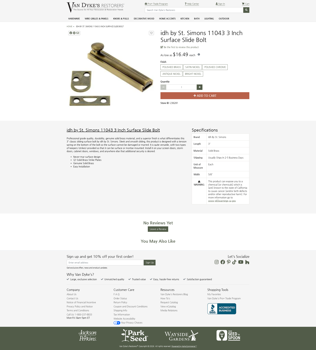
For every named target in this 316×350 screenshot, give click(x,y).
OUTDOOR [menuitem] (224, 18)
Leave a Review (158, 229)
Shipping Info (120, 310)
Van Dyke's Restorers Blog (174, 294)
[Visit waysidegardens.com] (181, 335)
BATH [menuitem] (196, 18)
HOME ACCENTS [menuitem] (167, 18)
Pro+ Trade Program (157, 3)
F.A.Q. (117, 294)
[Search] (246, 10)
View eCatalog (168, 306)
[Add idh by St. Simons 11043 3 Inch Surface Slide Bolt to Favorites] (151, 33)
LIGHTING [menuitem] (209, 18)
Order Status (120, 298)
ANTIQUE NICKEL (171, 73)
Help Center (192, 3)
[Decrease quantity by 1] (163, 87)
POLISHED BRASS (171, 67)
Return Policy (120, 302)
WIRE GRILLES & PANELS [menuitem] (96, 18)
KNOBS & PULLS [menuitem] (121, 18)
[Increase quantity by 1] (199, 87)
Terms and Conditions (78, 310)
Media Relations (168, 310)
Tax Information (122, 314)
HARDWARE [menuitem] (74, 18)
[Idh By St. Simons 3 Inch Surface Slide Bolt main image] (111, 73)
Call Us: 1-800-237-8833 (79, 314)
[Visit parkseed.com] (135, 335)
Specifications (205, 130)
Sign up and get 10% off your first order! (100, 256)
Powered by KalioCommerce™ (184, 346)
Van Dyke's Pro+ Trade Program (224, 298)
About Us (71, 294)
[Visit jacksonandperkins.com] (88, 335)
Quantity (165, 81)
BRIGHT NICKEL (193, 73)
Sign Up (150, 262)
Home (69, 26)
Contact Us (72, 298)
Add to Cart (206, 95)
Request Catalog (169, 302)
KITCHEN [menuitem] (185, 18)
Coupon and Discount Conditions (130, 306)
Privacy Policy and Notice (80, 306)
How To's (165, 298)
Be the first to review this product (181, 47)
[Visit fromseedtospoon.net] (228, 335)
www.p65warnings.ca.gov (222, 200)
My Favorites (214, 294)
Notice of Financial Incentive (81, 302)
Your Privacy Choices (131, 322)
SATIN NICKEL (192, 67)
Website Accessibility (124, 318)
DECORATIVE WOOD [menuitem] (144, 18)
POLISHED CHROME (215, 67)
